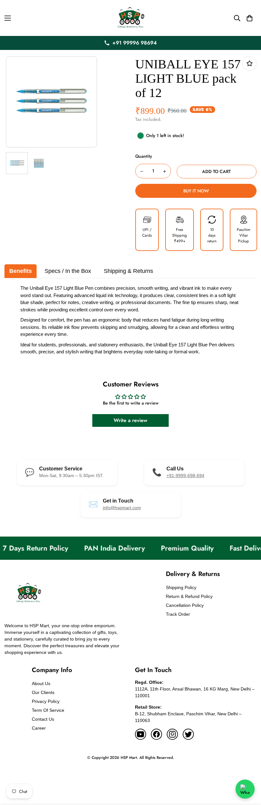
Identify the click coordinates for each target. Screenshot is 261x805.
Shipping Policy (181, 587)
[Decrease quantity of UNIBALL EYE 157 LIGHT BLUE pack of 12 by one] (142, 171)
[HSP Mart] (130, 18)
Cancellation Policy (185, 605)
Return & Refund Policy (189, 596)
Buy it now (196, 191)
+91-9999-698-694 (185, 475)
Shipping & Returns (128, 271)
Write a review (130, 420)
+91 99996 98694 (134, 42)
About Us (41, 683)
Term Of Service (48, 710)
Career (39, 728)
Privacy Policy (46, 701)
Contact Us (43, 719)
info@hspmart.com (122, 507)
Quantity (143, 156)
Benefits (20, 271)
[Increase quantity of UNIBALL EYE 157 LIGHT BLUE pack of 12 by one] (165, 171)
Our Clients (43, 692)
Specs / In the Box (68, 271)
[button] (250, 18)
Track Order (178, 614)
